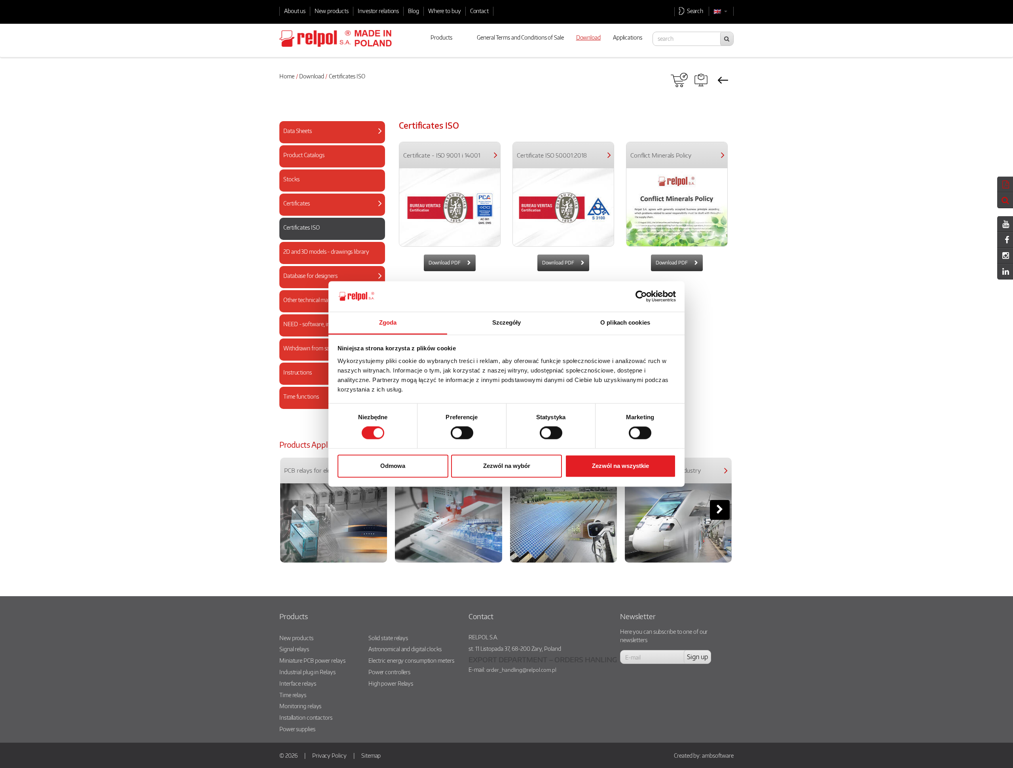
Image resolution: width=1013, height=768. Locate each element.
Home (286, 76)
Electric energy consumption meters (411, 660)
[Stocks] (329, 187)
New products (332, 10)
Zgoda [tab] (388, 322)
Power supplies (297, 728)
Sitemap (371, 755)
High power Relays (390, 683)
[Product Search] (701, 80)
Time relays (292, 694)
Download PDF (445, 263)
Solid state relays (388, 637)
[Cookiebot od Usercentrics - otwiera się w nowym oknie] (641, 296)
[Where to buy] (679, 80)
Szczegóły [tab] (506, 322)
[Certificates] (329, 211)
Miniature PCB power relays (312, 660)
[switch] (462, 433)
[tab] (332, 132)
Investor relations (378, 10)
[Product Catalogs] (329, 163)
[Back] (723, 80)
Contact (479, 10)
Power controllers (389, 671)
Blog (413, 10)
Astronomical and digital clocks (405, 648)
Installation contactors (305, 717)
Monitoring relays (300, 705)
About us (294, 10)
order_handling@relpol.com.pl (521, 670)
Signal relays (294, 648)
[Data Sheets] (329, 138)
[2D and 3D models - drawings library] (329, 259)
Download (311, 76)
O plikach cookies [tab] (625, 322)
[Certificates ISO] (329, 235)
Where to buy (444, 10)
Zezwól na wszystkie (620, 465)
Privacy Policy (329, 755)
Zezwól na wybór (506, 465)
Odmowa (392, 465)
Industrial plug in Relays (307, 671)
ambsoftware (718, 755)
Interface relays (297, 683)
